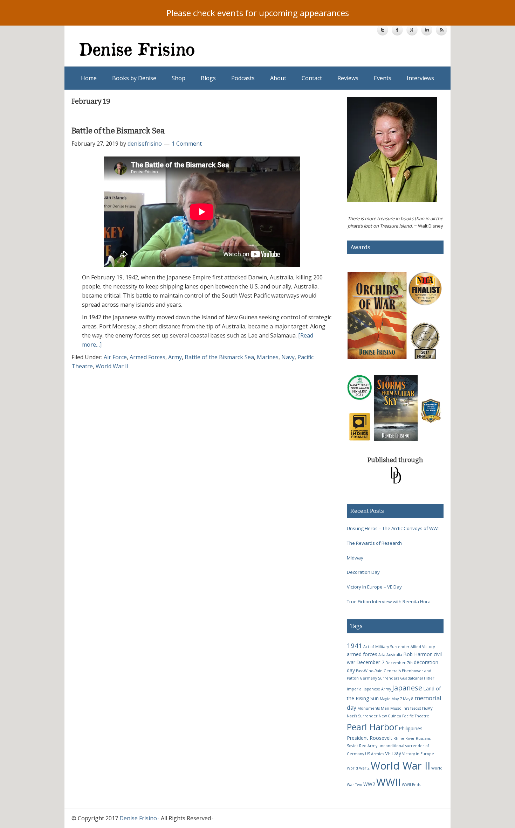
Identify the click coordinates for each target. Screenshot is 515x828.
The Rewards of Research (374, 543)
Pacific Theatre (415, 716)
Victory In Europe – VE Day (374, 587)
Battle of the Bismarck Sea (118, 130)
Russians (423, 738)
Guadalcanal (411, 678)
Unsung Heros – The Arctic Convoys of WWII (393, 528)
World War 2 (358, 768)
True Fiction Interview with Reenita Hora (389, 601)
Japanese (407, 688)
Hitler (429, 678)
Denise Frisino (169, 49)
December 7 (370, 662)
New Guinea (390, 716)
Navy (288, 357)
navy (427, 707)
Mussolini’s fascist (405, 708)
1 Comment (187, 143)
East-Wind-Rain (369, 670)
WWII (388, 782)
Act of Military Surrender (386, 646)
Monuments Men (373, 708)
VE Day (393, 753)
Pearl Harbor (372, 727)
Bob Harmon (418, 654)
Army (175, 357)
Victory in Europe (418, 753)
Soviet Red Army (362, 745)
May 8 (408, 698)
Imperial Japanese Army (369, 689)
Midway (355, 558)
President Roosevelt (369, 738)
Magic (385, 698)
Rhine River (404, 738)
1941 (354, 645)
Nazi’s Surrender (362, 716)
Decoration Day (363, 572)
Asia (381, 654)
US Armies (374, 753)
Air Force (115, 357)
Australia (394, 654)
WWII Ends (411, 784)
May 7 (396, 698)
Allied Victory (423, 646)
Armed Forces (147, 357)
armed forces (362, 654)
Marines (268, 357)
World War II (112, 366)
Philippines (411, 728)
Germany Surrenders (379, 678)
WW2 (369, 784)
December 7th (399, 662)
